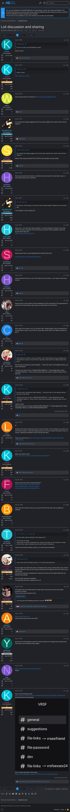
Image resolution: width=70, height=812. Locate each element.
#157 (67, 198)
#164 (67, 385)
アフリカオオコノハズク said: (25, 534)
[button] (3, 3)
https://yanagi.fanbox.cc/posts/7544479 (27, 484)
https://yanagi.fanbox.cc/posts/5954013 (27, 488)
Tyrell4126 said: (21, 559)
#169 (67, 530)
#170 (67, 555)
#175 (67, 691)
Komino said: (20, 69)
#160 (67, 275)
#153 (67, 94)
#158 (67, 225)
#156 (67, 173)
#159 (67, 250)
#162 (67, 325)
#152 (67, 65)
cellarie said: (20, 354)
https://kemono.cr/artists (22, 76)
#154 (67, 119)
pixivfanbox (41, 30)
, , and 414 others (33, 606)
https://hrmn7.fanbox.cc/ (22, 616)
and (24, 58)
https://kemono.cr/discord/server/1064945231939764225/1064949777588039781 (40, 695)
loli (30, 30)
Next (31, 35)
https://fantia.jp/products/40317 (24, 233)
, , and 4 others (33, 781)
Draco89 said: (20, 44)
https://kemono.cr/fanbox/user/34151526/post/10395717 (32, 455)
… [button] (10, 35)
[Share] (64, 40)
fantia (21, 30)
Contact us (57, 809)
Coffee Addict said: (22, 150)
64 (27, 35)
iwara (25, 30)
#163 (67, 350)
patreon (34, 30)
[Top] (65, 809)
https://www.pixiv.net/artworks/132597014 (28, 257)
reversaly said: (21, 202)
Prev (4, 35)
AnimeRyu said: (21, 389)
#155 (67, 146)
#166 (67, 451)
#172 (67, 613)
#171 (67, 586)
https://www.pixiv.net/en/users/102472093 (28, 668)
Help (62, 809)
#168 (67, 505)
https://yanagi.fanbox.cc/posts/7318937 (27, 486)
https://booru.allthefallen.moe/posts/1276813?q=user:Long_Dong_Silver (36, 774)
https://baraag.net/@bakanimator (46, 97)
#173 (67, 638)
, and (25, 472)
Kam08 (4, 30)
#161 (67, 300)
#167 (67, 479)
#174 (67, 665)
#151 (67, 40)
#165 (67, 422)
